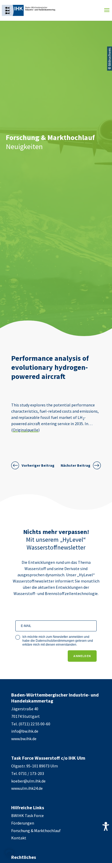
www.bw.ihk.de (23, 738)
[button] (9, 853)
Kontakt (18, 837)
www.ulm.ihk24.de (27, 788)
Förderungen (22, 823)
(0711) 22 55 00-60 (34, 723)
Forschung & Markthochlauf (36, 830)
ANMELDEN (82, 656)
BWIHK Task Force (27, 815)
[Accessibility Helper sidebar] (105, 826)
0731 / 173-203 (31, 773)
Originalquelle (25, 429)
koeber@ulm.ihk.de (28, 781)
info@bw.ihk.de (24, 731)
